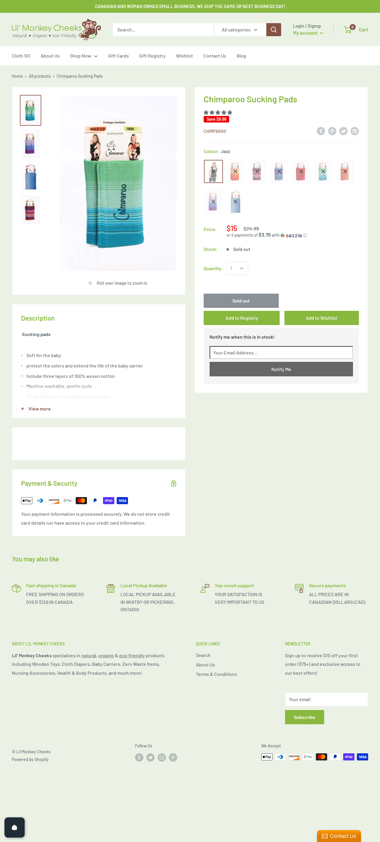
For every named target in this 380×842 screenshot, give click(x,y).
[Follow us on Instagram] (162, 757)
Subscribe (304, 717)
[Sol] (235, 171)
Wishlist (184, 55)
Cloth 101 (21, 55)
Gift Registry (152, 55)
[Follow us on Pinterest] (173, 757)
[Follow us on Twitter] (150, 757)
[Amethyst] (213, 201)
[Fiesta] (345, 171)
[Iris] (279, 171)
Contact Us (214, 55)
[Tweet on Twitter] (343, 130)
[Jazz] (213, 171)
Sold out (241, 300)
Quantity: (213, 268)
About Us (50, 55)
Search (203, 655)
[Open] (14, 827)
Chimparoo (215, 131)
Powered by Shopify (30, 759)
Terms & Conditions (216, 674)
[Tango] (301, 171)
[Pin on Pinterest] (332, 130)
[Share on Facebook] (321, 130)
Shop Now (80, 55)
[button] (218, 112)
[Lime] (323, 171)
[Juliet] (257, 171)
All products (40, 76)
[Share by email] (355, 130)
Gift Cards (118, 55)
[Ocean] (235, 201)
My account (306, 33)
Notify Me (281, 369)
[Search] (273, 29)
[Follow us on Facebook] (139, 757)
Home (17, 76)
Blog (241, 55)
